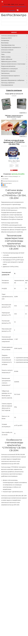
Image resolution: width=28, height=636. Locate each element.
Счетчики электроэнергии (9, 35)
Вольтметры (4, 42)
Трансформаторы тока (8, 45)
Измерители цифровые (8, 71)
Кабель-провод (5, 57)
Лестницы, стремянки (8, 82)
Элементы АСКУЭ (6, 38)
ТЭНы (2, 54)
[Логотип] (14, 15)
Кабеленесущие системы (8, 61)
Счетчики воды (6, 52)
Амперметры (5, 40)
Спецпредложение (7, 85)
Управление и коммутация (9, 68)
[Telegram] (5, 185)
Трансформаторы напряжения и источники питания (11, 48)
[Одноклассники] (3, 185)
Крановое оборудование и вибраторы (12, 80)
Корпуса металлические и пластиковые (13, 64)
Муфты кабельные (6, 59)
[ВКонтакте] (1, 185)
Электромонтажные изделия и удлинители (10, 77)
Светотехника (5, 73)
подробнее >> (23, 112)
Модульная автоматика (8, 66)
